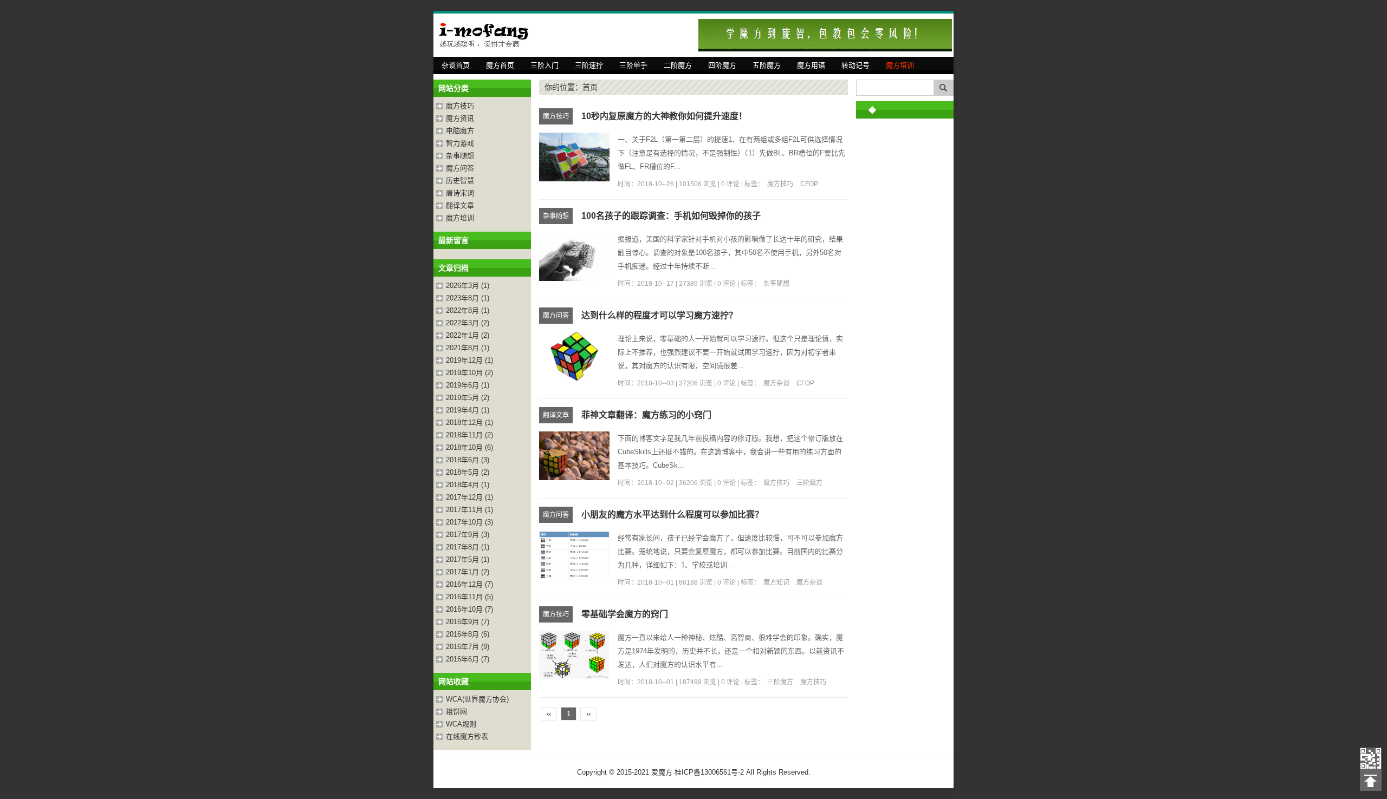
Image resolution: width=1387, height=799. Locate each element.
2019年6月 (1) (467, 385)
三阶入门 (544, 65)
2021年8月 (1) (467, 348)
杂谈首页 (456, 65)
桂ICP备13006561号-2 (709, 772)
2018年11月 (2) (469, 435)
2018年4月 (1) (467, 485)
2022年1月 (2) (467, 335)
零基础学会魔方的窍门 (624, 614)
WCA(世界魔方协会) (477, 699)
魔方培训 (900, 65)
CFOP (809, 184)
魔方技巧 (460, 106)
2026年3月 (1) (467, 285)
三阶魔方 (809, 483)
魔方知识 (776, 582)
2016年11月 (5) (469, 597)
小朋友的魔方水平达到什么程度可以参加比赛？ (672, 514)
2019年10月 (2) (469, 373)
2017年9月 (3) (467, 535)
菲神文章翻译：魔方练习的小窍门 (646, 415)
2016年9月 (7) (467, 622)
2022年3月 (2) (467, 323)
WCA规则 (461, 724)
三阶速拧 (589, 65)
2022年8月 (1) (467, 310)
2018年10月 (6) (469, 447)
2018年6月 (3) (467, 460)
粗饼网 (456, 712)
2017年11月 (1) (469, 510)
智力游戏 (460, 143)
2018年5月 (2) (467, 472)
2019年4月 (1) (467, 410)
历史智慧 (460, 180)
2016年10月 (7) (469, 609)
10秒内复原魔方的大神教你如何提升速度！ (664, 116)
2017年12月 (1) (469, 497)
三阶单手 (633, 65)
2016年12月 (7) (469, 584)
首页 (590, 87)
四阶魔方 (722, 65)
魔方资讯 (460, 118)
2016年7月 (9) (467, 647)
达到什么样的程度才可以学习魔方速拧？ (659, 315)
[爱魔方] (487, 35)
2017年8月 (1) (467, 547)
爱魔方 (1371, 758)
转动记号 (855, 65)
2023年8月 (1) (467, 298)
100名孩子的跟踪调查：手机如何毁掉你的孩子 (671, 215)
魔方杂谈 (776, 383)
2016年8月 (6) (467, 634)
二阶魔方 (678, 65)
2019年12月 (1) (469, 360)
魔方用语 (811, 65)
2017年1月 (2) (467, 572)
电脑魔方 (460, 131)
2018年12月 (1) (469, 422)
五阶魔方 (767, 65)
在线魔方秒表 (467, 736)
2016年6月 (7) (467, 659)
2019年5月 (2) (467, 398)
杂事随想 (460, 156)
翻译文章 (460, 205)
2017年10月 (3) (469, 522)
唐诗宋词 (460, 193)
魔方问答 (460, 168)
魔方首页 (500, 65)
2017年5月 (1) (467, 559)
